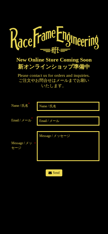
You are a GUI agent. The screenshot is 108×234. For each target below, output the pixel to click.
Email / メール (22, 119)
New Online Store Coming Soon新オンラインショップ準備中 (54, 63)
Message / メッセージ (23, 145)
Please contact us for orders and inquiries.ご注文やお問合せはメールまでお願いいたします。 (54, 80)
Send (56, 173)
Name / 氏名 (20, 105)
